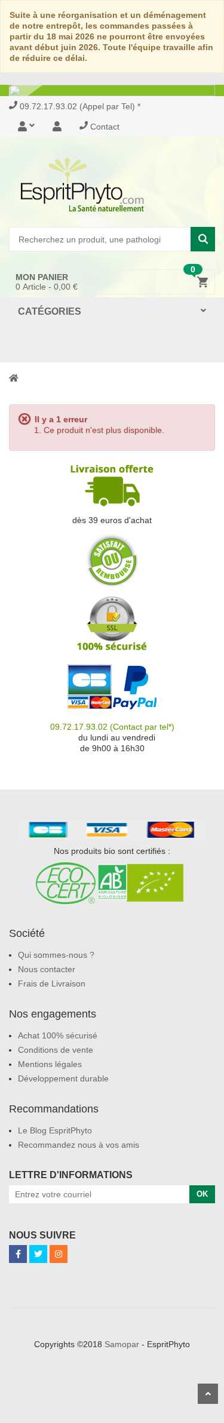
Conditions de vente (55, 1050)
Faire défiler (208, 1394)
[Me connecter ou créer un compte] (31, 126)
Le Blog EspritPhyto (55, 1130)
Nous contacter (46, 969)
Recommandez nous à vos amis (78, 1145)
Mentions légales (50, 1064)
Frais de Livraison (51, 983)
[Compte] (57, 126)
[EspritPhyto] (112, 184)
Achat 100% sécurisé (57, 1035)
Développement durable (63, 1078)
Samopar (122, 1344)
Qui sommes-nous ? (56, 955)
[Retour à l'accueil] (14, 377)
